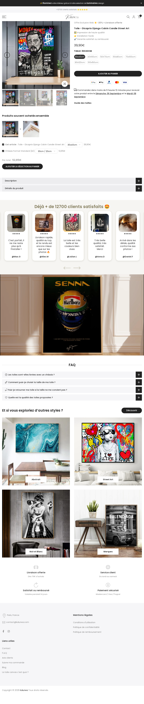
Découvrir (131, 410)
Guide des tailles (82, 103)
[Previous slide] (67, 268)
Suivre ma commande (13, 662)
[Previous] (7, 55)
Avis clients (7, 657)
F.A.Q (4, 653)
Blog (4, 667)
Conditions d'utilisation (84, 622)
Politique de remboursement (87, 632)
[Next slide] (76, 268)
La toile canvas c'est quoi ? (15, 672)
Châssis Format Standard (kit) (20, 151)
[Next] (65, 55)
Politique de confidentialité (86, 627)
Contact (6, 648)
